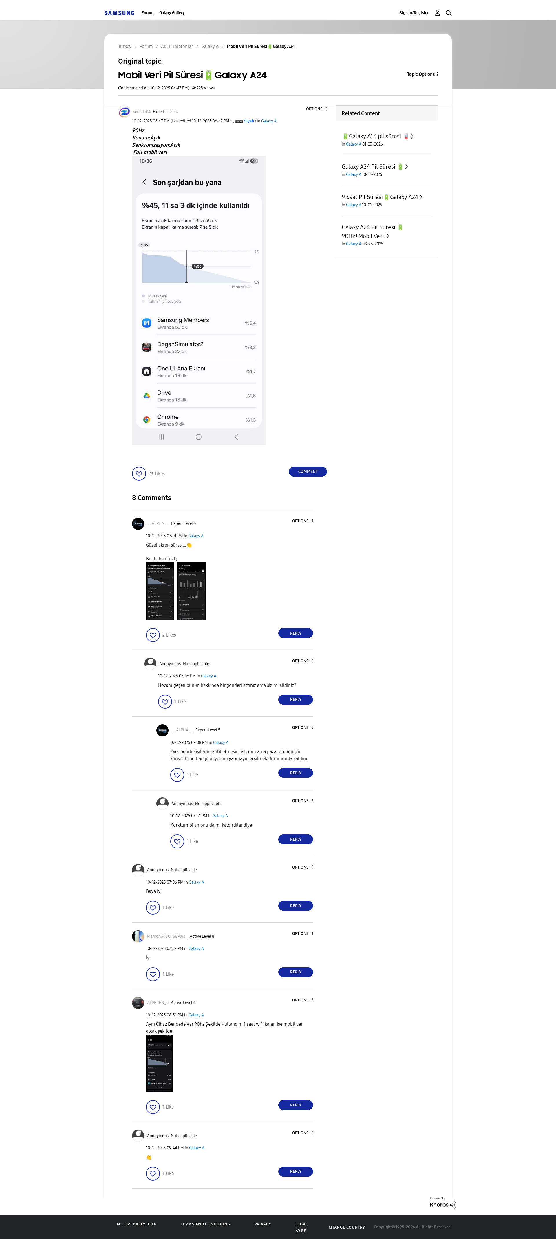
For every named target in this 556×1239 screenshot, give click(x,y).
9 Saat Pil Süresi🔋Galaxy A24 (380, 197)
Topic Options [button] (421, 74)
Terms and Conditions (205, 1224)
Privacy (262, 1224)
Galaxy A (269, 121)
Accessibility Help (136, 1224)
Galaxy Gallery (172, 12)
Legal (301, 1224)
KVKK (300, 1230)
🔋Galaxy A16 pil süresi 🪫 (376, 136)
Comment (308, 471)
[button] (317, 109)
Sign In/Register (414, 12)
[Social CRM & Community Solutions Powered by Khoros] (443, 1203)
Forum (147, 12)
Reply (295, 633)
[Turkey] (119, 13)
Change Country (347, 1227)
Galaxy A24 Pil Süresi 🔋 (373, 166)
